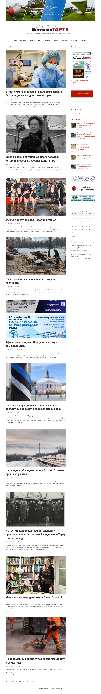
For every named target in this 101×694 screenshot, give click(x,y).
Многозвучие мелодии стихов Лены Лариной (34, 597)
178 (16, 681)
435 (32, 681)
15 (89, 223)
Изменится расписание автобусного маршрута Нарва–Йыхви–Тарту (84, 166)
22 (89, 226)
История (74, 40)
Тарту (15, 40)
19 (79, 226)
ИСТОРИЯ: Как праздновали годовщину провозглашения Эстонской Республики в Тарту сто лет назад (35, 534)
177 (13, 681)
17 (72, 226)
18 (76, 226)
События (32, 40)
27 (83, 229)
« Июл (73, 236)
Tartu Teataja (84, 40)
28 (86, 229)
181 (27, 681)
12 (79, 223)
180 (24, 681)
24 (72, 229)
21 (86, 226)
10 (72, 223)
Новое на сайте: (76, 120)
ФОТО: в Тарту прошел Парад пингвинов (31, 220)
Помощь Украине (51, 40)
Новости (23, 40)
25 (76, 229)
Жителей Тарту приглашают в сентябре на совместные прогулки (86, 125)
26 (79, 229)
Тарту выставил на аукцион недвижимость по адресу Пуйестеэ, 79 (85, 157)
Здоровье (64, 40)
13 (82, 223)
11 (75, 223)
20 (83, 226)
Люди (40, 40)
